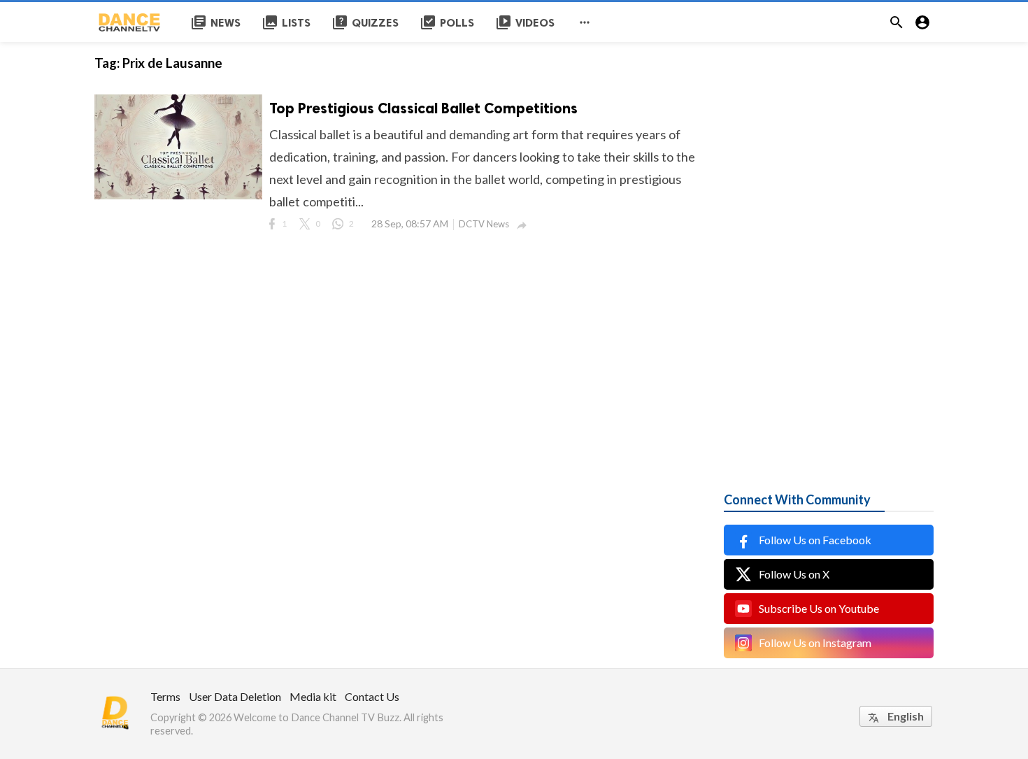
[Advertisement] (829, 252)
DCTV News (484, 223)
